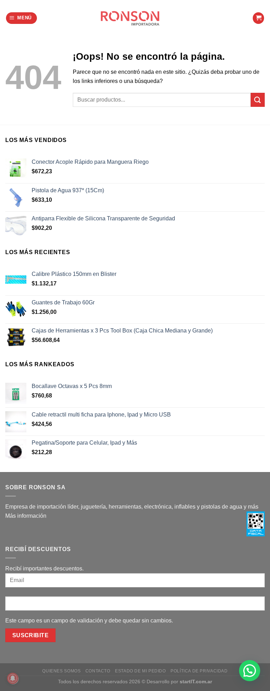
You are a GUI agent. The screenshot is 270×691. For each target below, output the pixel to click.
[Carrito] (258, 18)
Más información (25, 516)
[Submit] (258, 99)
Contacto (97, 671)
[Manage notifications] (12, 678)
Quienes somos (61, 671)
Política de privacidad (199, 671)
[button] (249, 670)
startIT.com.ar (196, 681)
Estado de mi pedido (140, 671)
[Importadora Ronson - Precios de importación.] (135, 18)
